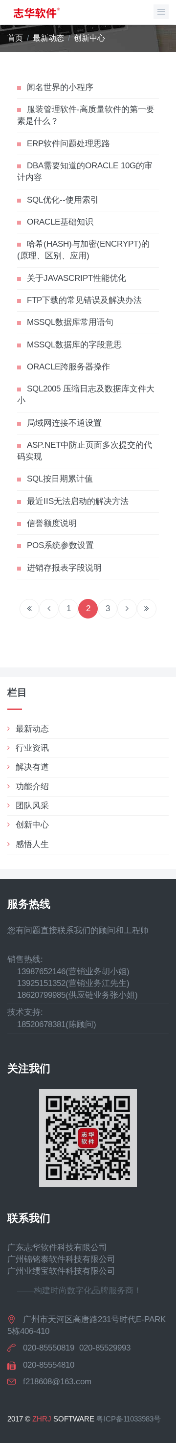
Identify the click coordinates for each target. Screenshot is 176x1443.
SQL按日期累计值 (60, 478)
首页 (15, 38)
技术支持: (25, 1012)
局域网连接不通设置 (64, 423)
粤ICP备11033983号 (128, 1419)
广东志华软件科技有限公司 (57, 1247)
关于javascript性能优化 (76, 278)
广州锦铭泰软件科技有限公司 (61, 1259)
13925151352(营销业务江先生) (68, 983)
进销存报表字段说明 (64, 568)
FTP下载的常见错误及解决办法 (84, 300)
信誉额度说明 (52, 523)
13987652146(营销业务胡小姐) (68, 971)
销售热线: (25, 959)
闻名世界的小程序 (60, 87)
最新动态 (48, 38)
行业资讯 (32, 748)
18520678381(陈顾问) (51, 1024)
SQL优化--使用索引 (63, 200)
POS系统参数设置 (60, 545)
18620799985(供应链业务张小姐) (72, 995)
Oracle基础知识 (60, 222)
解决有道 (32, 767)
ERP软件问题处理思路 (68, 143)
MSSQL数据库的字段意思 (74, 344)
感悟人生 (32, 844)
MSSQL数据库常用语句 (70, 322)
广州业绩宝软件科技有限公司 (61, 1271)
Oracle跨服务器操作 (68, 366)
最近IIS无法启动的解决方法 (78, 501)
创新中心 (89, 38)
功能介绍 (32, 786)
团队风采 (32, 805)
